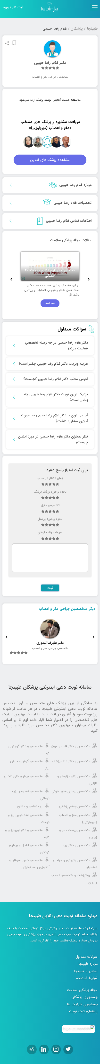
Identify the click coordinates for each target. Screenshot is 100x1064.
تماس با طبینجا (86, 971)
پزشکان (77, 28)
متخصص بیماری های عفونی (70, 791)
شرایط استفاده (87, 978)
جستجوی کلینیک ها (82, 1004)
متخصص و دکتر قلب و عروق (70, 746)
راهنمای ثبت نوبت (83, 1011)
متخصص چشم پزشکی (74, 806)
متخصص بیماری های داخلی (23, 776)
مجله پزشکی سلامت (82, 990)
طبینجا (92, 28)
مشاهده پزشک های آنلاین (50, 160)
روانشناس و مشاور (29, 806)
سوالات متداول (86, 957)
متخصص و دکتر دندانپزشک (71, 761)
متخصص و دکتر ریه (76, 845)
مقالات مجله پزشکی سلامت (71, 240)
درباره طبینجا (88, 964)
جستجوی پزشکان (84, 997)
